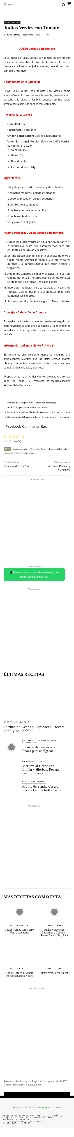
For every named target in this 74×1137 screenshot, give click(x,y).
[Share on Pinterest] (37, 1132)
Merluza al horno (34, 761)
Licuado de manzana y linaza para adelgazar (38, 749)
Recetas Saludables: (17, 722)
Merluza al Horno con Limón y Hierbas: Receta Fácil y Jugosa (40, 769)
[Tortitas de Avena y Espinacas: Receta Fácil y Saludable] (34, 699)
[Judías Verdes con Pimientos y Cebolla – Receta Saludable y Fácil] (54, 911)
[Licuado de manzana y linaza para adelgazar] (11, 747)
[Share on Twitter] (22, 1132)
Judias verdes (12, 22)
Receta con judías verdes (57, 449)
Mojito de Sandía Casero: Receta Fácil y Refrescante (41, 788)
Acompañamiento (20, 449)
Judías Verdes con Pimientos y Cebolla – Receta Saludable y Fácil (54, 932)
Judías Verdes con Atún (17, 466)
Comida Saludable (37, 449)
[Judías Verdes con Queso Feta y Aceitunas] (20, 911)
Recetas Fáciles (28, 454)
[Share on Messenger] (66, 1132)
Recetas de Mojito (34, 782)
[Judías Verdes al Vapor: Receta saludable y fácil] (20, 955)
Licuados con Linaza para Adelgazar (39, 741)
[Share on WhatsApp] (51, 1132)
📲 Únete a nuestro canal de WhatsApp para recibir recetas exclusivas (34, 574)
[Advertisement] (37, 518)
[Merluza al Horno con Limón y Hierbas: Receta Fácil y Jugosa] (11, 768)
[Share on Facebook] (7, 1132)
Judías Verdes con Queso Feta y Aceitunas (19, 931)
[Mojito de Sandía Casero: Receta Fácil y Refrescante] (11, 788)
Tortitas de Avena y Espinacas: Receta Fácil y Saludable (34, 729)
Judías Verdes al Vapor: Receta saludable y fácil (19, 974)
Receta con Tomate (12, 454)
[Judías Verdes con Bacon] (54, 955)
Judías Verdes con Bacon (54, 972)
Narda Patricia (13, 35)
